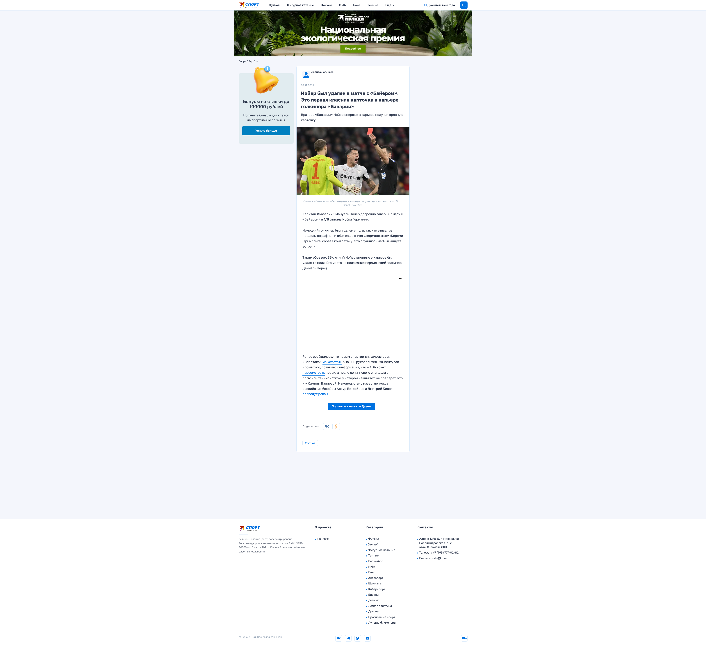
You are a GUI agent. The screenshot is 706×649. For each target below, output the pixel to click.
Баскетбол (375, 561)
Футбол (274, 5)
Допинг (373, 600)
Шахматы (374, 583)
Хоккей (326, 5)
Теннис (372, 5)
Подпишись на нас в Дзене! (351, 406)
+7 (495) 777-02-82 (446, 552)
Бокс (356, 5)
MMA (342, 5)
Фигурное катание (300, 5)
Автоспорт (375, 578)
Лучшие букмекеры (382, 622)
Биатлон (374, 594)
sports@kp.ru (438, 558)
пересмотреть (313, 373)
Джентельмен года (441, 5)
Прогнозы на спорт (381, 617)
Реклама (323, 538)
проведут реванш (316, 394)
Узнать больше (266, 131)
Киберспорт (376, 589)
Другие (373, 611)
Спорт (242, 61)
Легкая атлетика (380, 606)
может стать (332, 362)
